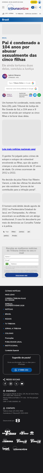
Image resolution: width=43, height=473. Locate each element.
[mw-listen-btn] (4, 95)
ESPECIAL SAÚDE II (31, 13)
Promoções (9, 338)
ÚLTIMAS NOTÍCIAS (12, 291)
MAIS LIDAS (10, 295)
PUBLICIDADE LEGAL (13, 342)
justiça (21, 231)
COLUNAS (9, 333)
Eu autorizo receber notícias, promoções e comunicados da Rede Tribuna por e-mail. (22, 267)
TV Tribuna (19, 13)
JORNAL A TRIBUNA (13, 328)
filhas (14, 231)
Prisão (14, 235)
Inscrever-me (21, 275)
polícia (6, 235)
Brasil (4, 38)
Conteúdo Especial (12, 350)
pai (29, 231)
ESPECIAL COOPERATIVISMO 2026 (14, 304)
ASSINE (34, 2)
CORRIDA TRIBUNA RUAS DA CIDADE (15, 299)
